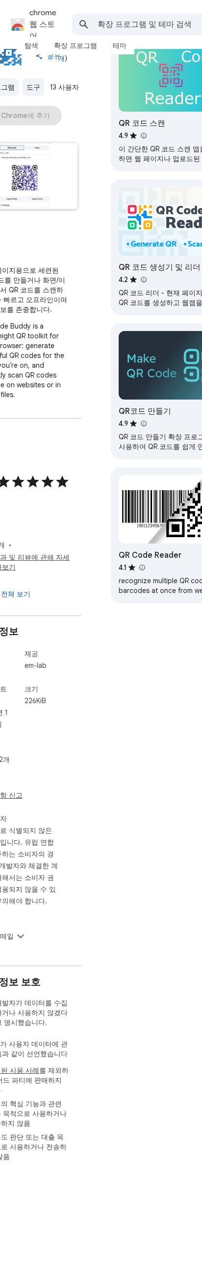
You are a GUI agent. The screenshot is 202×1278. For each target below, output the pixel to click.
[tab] (31, 45)
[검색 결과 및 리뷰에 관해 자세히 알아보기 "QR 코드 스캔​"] (143, 135)
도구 (33, 87)
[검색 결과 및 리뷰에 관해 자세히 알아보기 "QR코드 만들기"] (143, 423)
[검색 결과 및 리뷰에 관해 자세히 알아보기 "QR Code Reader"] (141, 567)
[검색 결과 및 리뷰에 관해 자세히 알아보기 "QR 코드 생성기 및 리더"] (143, 279)
